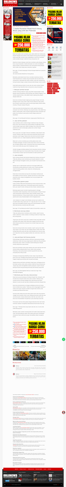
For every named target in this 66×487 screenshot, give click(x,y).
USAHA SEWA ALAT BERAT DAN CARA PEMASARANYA (56, 75)
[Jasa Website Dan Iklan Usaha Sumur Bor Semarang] (21, 355)
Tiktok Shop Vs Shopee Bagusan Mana (39, 46)
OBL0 (58, 484)
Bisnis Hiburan (50, 83)
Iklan (45, 469)
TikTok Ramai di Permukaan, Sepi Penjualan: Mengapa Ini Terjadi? (38, 50)
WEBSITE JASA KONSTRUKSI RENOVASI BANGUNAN (27, 479)
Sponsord (53, 4)
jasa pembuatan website (30, 394)
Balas (15, 368)
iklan (54, 93)
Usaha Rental (50, 93)
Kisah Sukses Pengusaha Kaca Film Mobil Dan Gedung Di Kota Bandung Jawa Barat (42, 475)
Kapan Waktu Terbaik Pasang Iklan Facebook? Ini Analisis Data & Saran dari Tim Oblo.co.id (56, 71)
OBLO (17, 374)
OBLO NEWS (9, 484)
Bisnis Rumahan (55, 86)
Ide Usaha (53, 88)
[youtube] (12, 5)
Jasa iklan (14, 445)
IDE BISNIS (21, 4)
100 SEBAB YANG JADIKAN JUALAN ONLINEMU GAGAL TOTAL (57, 479)
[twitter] (8, 5)
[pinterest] (10, 5)
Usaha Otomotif (43, 340)
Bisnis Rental (50, 86)
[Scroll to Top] (61, 484)
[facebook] (7, 5)
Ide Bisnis (49, 88)
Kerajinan (58, 88)
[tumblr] (14, 5)
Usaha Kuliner (50, 91)
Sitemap (49, 469)
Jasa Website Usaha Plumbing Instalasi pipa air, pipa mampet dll (26, 475)
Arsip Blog (55, 54)
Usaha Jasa (38, 340)
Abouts (16, 469)
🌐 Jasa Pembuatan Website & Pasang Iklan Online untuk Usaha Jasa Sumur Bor (39, 41)
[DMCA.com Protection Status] (10, 480)
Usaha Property (56, 91)
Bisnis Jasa (34, 340)
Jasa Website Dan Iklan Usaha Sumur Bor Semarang (21, 357)
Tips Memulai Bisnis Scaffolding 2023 (55, 57)
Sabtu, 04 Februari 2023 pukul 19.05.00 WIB (39, 365)
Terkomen (59, 54)
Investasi (45, 4)
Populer (50, 54)
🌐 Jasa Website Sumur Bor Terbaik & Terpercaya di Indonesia (39, 38)
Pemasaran (28, 4)
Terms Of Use (31, 469)
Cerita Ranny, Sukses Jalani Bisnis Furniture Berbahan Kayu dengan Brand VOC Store (42, 480)
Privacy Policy (23, 469)
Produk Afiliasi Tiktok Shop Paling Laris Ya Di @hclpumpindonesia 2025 (39, 43)
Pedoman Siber (39, 469)
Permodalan (37, 4)
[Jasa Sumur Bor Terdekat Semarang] (37, 355)
